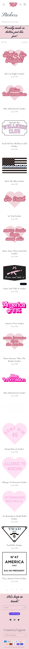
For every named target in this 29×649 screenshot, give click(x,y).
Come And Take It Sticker (14, 288)
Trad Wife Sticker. (14, 545)
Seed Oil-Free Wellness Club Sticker (14, 144)
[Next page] (22, 589)
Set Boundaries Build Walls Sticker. (14, 517)
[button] (4, 5)
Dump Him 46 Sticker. (14, 449)
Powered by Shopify (19, 647)
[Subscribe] (24, 607)
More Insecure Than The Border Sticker (14, 359)
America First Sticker (14, 323)
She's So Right (12, 647)
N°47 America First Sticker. (14, 578)
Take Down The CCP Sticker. (14, 416)
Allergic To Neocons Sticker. (14, 482)
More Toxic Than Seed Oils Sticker (14, 252)
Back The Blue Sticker (14, 181)
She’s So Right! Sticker (14, 73)
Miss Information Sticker (14, 108)
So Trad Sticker (14, 216)
